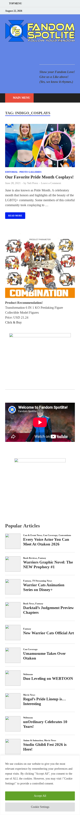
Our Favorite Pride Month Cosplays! (39, 177)
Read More (13, 214)
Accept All (40, 795)
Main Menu (21, 97)
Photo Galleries (30, 172)
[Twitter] (58, 11)
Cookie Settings (40, 806)
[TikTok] (74, 11)
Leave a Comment (51, 183)
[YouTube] (48, 11)
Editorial (11, 172)
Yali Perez (32, 183)
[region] (40, 785)
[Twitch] (68, 11)
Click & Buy (13, 322)
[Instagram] (63, 11)
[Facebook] (53, 11)
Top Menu (15, 3)
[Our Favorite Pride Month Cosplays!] (40, 146)
